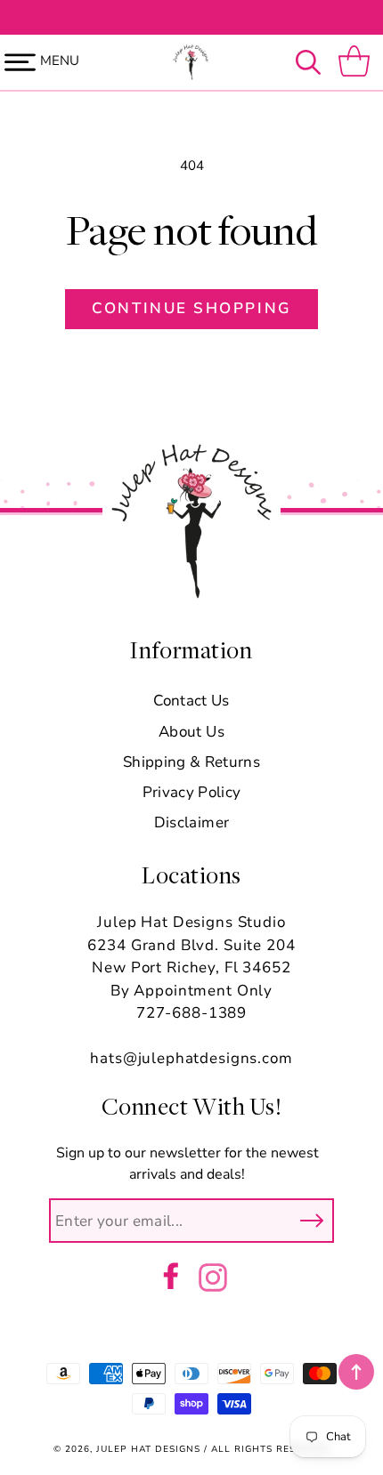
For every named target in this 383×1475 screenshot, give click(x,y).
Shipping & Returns (191, 762)
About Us (191, 731)
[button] (313, 62)
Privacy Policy (192, 792)
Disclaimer (191, 822)
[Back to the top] (356, 1372)
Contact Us (191, 700)
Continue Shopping (191, 308)
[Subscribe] (311, 1220)
